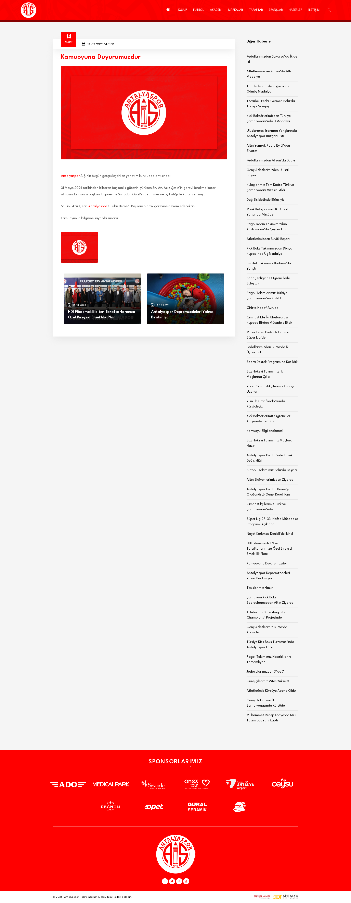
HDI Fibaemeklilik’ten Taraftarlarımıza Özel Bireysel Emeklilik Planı (269, 549)
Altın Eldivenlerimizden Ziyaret (270, 479)
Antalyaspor (70, 176)
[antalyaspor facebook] (165, 881)
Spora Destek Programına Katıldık (272, 362)
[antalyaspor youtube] (186, 881)
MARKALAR (235, 10)
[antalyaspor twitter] (172, 881)
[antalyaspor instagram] (179, 881)
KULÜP (182, 10)
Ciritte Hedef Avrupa (262, 308)
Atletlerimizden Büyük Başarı (268, 239)
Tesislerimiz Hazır (260, 588)
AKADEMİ (216, 10)
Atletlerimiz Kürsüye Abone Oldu (271, 691)
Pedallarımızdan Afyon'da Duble (271, 160)
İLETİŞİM (314, 10)
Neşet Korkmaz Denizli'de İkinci (270, 534)
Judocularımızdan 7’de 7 (265, 671)
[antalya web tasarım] (261, 897)
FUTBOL (198, 10)
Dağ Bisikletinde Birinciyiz (265, 200)
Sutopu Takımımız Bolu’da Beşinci (272, 470)
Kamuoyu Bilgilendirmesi (265, 431)
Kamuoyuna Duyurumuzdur (267, 563)
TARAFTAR (256, 10)
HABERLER (295, 10)
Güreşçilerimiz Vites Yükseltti (268, 681)
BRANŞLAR (276, 10)
